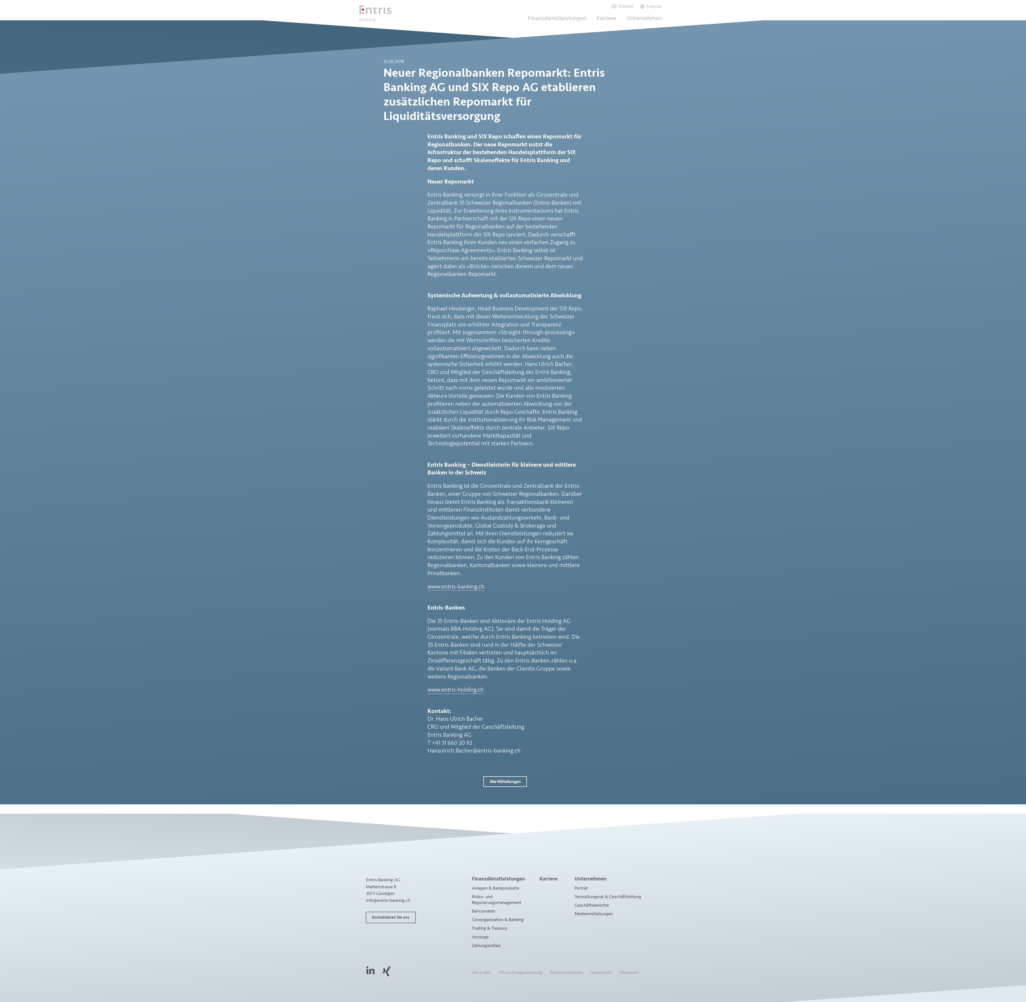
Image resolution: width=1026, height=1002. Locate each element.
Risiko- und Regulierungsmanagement (496, 899)
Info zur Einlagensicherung (520, 972)
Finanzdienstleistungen (557, 18)
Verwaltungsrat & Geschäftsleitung (608, 896)
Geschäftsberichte (592, 905)
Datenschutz (601, 972)
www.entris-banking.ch (456, 586)
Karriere (606, 18)
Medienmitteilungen (594, 914)
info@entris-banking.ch (388, 900)
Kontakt (626, 6)
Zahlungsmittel (486, 945)
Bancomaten (483, 911)
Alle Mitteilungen (505, 781)
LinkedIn (370, 970)
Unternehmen (644, 18)
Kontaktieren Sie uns (391, 917)
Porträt (581, 888)
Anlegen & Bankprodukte (495, 888)
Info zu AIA (481, 972)
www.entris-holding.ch (456, 689)
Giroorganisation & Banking (498, 920)
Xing (386, 971)
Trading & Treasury (489, 928)
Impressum (629, 972)
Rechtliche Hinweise (566, 972)
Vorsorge (480, 937)
